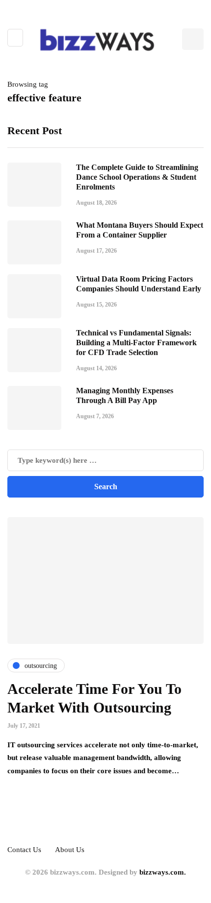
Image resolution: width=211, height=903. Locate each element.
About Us (69, 850)
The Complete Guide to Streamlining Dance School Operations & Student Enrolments (137, 177)
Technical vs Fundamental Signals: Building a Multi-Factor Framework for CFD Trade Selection (136, 342)
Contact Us (24, 850)
